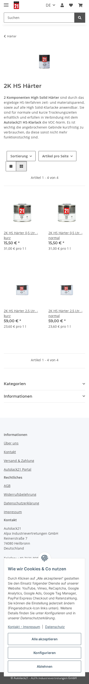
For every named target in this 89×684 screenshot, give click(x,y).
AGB (7, 485)
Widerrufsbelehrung (20, 494)
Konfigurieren (44, 653)
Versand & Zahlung (19, 460)
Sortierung (19, 156)
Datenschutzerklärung (21, 503)
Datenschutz (55, 627)
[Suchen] (79, 18)
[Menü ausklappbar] (6, 3)
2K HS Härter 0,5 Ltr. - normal (65, 235)
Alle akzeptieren (45, 639)
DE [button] (48, 5)
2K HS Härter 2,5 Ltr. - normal (65, 313)
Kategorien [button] (15, 384)
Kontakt (10, 452)
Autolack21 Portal (17, 469)
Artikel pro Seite (55, 156)
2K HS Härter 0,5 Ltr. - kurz (21, 235)
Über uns (11, 443)
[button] (62, 5)
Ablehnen (44, 666)
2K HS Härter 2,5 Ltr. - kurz (21, 313)
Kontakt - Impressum (24, 627)
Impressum (13, 512)
